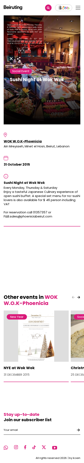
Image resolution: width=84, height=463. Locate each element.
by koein (74, 458)
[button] (78, 297)
